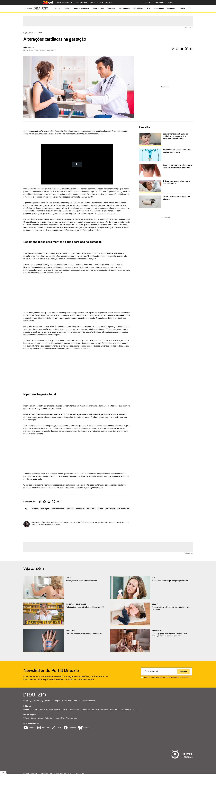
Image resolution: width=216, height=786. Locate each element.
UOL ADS (109, 2)
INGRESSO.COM (63, 2)
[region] (40, 294)
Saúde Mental (124, 8)
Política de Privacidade (62, 773)
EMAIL (170, 2)
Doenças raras (98, 8)
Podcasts (48, 718)
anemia (119, 315)
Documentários (58, 718)
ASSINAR (183, 671)
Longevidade (159, 8)
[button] (173, 49)
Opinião (67, 8)
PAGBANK (83, 2)
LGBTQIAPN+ (74, 709)
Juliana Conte (28, 47)
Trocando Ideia (71, 718)
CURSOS (92, 2)
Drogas (64, 709)
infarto (67, 227)
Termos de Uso (78, 773)
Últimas (57, 8)
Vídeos (40, 718)
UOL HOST (74, 2)
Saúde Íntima (138, 8)
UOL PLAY (100, 2)
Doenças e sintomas (81, 8)
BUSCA (147, 2)
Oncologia (171, 8)
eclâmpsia (37, 479)
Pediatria (95, 709)
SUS (148, 8)
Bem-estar (111, 8)
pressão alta (52, 406)
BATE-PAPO (159, 2)
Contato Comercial (30, 773)
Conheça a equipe (45, 773)
